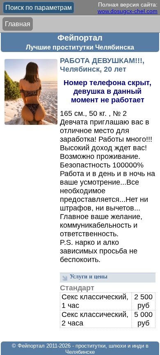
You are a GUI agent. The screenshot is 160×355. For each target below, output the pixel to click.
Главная (17, 23)
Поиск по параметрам (38, 7)
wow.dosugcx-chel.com (128, 11)
